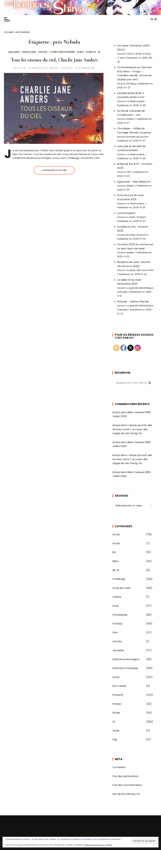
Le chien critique (135, 217)
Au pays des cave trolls (139, 270)
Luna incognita (126, 213)
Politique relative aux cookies (98, 845)
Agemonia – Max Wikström (134, 182)
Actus (116, 534)
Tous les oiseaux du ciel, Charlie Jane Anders (54, 60)
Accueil (8, 32)
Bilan (115, 561)
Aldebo (130, 119)
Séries (116, 713)
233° (128, 172)
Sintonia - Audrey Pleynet (133, 301)
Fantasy (42, 52)
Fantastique (29, 52)
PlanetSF (91, 52)
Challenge (14, 52)
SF (99, 52)
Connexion (119, 767)
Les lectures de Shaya (80, 7)
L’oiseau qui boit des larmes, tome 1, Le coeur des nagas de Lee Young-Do (132, 429)
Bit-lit (115, 570)
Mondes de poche (136, 136)
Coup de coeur (121, 588)
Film (115, 632)
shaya (70, 68)
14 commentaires (86, 68)
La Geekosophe (135, 101)
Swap (115, 730)
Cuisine (116, 597)
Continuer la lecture (54, 170)
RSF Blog (131, 83)
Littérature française (125, 668)
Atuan (116, 543)
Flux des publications (125, 776)
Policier (117, 704)
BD (114, 552)
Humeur (117, 641)
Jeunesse (118, 650)
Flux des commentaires (127, 785)
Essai (115, 606)
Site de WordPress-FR (126, 794)
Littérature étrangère (62, 52)
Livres (80, 52)
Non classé (119, 686)
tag (114, 739)
